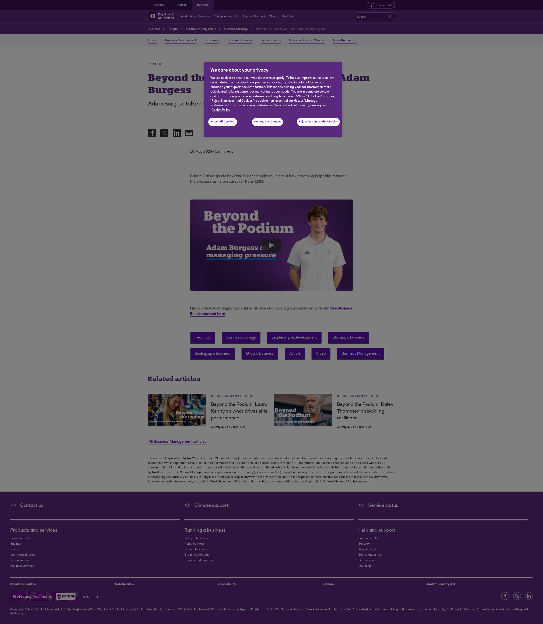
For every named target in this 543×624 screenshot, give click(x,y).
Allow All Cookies (222, 122)
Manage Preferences (267, 122)
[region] (273, 99)
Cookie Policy (220, 110)
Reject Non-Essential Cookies (318, 122)
